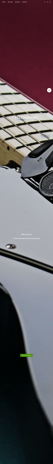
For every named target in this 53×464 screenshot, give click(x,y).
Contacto (24, 2)
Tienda (3, 2)
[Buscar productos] (49, 90)
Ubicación (17, 2)
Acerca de (10, 2)
